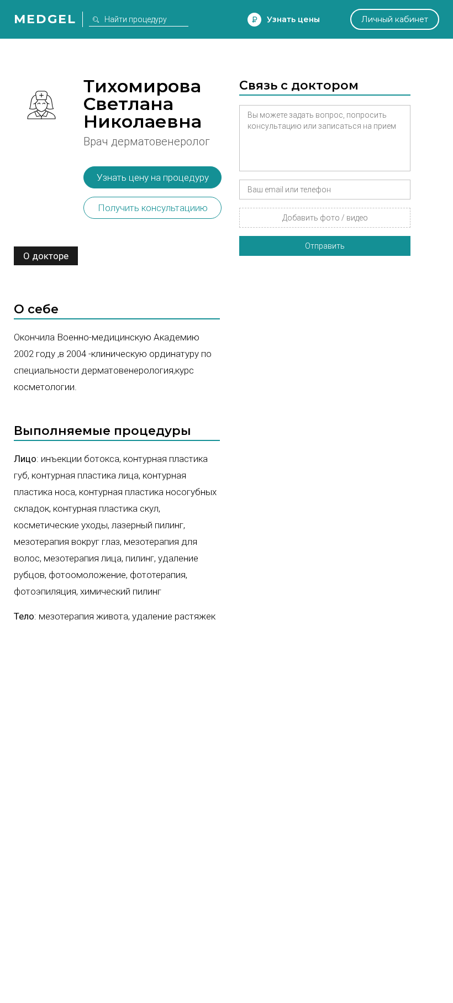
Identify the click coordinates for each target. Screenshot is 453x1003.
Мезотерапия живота (83, 616)
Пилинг (139, 558)
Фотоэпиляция (45, 591)
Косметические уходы (61, 525)
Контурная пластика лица (85, 475)
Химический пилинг (120, 591)
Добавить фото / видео (325, 217)
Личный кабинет (394, 19)
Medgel (45, 19)
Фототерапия (158, 574)
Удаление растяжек (173, 616)
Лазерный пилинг (147, 525)
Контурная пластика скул (106, 508)
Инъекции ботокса (80, 458)
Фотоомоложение (87, 574)
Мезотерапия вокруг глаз (67, 541)
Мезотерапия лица (83, 558)
